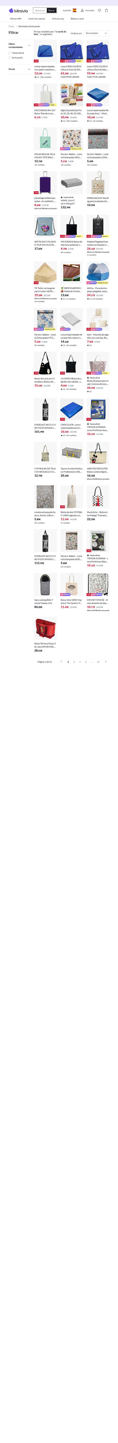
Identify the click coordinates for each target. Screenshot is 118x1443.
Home (11, 26)
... (91, 661)
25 (98, 661)
